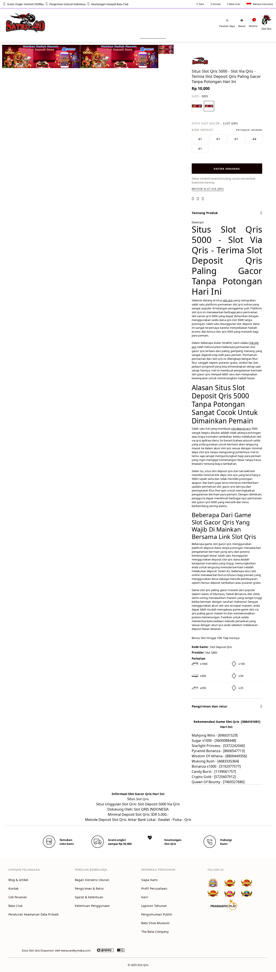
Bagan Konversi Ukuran (92, 880)
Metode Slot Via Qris (208, 188)
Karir (145, 897)
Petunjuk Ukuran (249, 129)
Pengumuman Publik (156, 914)
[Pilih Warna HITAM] (209, 106)
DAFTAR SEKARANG (227, 168)
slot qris (228, 300)
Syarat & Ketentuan (89, 897)
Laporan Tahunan (154, 906)
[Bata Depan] (25, 22)
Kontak (216, 4)
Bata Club (234, 4)
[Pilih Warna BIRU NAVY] (197, 106)
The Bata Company (155, 932)
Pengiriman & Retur (89, 888)
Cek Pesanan (17, 897)
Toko (201, 4)
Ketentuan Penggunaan (92, 906)
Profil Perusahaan (154, 888)
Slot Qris (142, 799)
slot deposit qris (241, 428)
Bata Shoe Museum (155, 923)
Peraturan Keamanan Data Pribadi (33, 914)
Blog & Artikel (18, 880)
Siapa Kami (149, 880)
